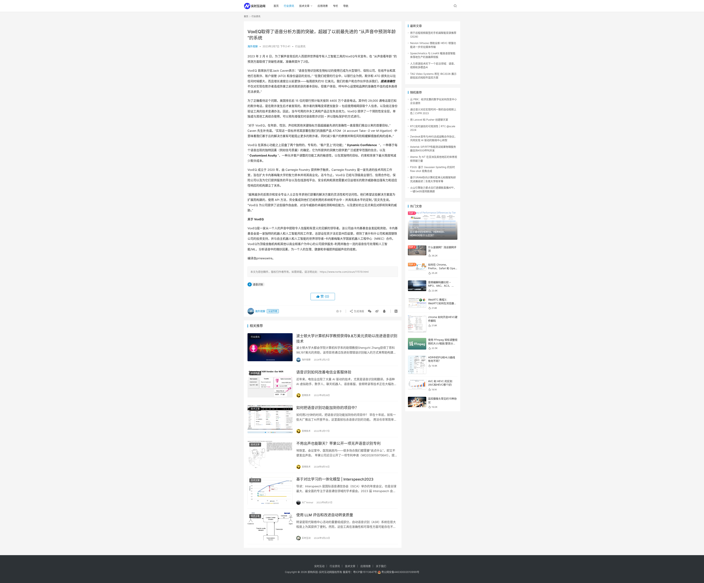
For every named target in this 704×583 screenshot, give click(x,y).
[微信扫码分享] (369, 311)
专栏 (335, 5)
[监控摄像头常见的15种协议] (417, 402)
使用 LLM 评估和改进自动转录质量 (324, 515)
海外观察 (252, 46)
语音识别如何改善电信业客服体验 (323, 372)
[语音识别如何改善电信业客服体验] (270, 383)
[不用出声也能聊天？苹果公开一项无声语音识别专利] (270, 455)
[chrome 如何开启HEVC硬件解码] (417, 323)
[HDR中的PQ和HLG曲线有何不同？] (417, 365)
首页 (276, 5)
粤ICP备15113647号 (365, 571)
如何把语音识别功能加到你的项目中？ (327, 408)
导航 (345, 5)
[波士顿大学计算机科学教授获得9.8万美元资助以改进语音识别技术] (270, 347)
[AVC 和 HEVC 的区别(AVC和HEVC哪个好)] (417, 384)
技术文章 (304, 5)
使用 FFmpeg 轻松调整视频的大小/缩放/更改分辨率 (442, 343)
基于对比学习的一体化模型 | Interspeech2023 (334, 479)
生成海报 (358, 311)
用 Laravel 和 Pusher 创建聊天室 (429, 119)
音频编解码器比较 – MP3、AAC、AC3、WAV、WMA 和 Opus (440, 286)
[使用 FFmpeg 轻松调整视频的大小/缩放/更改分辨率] (417, 344)
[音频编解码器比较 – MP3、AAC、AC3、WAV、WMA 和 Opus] (417, 285)
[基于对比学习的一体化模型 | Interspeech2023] (270, 491)
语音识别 (258, 284)
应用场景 (323, 5)
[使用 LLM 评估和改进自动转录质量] (270, 526)
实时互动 (319, 566)
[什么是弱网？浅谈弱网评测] (417, 250)
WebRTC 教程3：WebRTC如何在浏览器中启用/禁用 (442, 303)
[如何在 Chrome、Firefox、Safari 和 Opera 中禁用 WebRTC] (417, 266)
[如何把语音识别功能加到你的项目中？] (270, 419)
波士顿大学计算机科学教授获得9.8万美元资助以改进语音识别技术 (346, 338)
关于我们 (381, 566)
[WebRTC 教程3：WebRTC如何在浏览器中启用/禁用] (417, 302)
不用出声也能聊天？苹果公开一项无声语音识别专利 (338, 443)
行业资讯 (289, 5)
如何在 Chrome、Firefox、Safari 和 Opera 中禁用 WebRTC (442, 268)
